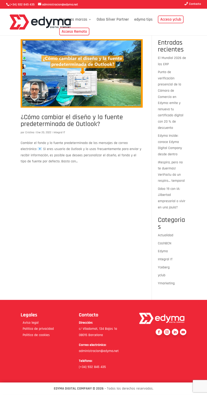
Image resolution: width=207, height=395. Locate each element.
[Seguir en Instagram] (167, 332)
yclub (161, 275)
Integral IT (59, 132)
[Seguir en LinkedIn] (175, 332)
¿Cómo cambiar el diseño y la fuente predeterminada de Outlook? (72, 120)
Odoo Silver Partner (113, 20)
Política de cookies (35, 335)
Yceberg (164, 267)
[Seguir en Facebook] (159, 332)
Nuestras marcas (73, 20)
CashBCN (164, 243)
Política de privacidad (37, 328)
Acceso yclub (170, 19)
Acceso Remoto (74, 31)
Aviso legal (30, 322)
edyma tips (143, 20)
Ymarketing (166, 283)
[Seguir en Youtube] (183, 332)
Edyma (163, 251)
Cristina (29, 132)
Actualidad (165, 235)
